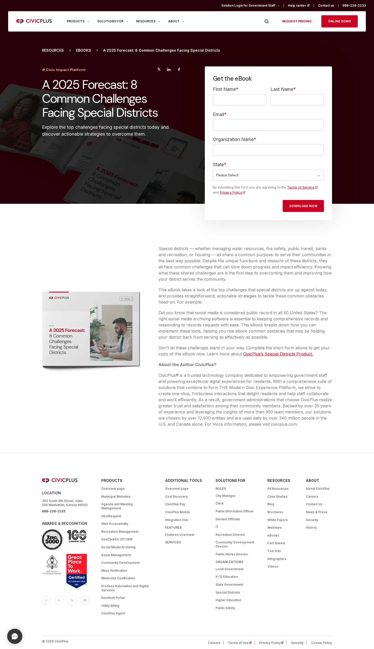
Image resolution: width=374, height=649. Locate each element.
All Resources (278, 489)
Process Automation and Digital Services (125, 588)
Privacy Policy (231, 192)
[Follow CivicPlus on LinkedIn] (59, 600)
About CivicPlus (317, 489)
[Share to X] (159, 70)
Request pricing (297, 21)
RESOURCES (145, 21)
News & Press (316, 512)
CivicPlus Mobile (177, 512)
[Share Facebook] (179, 70)
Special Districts (227, 592)
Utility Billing (110, 606)
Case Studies (277, 496)
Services (173, 542)
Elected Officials (227, 519)
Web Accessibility (114, 524)
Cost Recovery (176, 496)
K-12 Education (226, 577)
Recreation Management (119, 531)
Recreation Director (230, 535)
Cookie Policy (321, 643)
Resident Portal (112, 598)
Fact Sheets (276, 543)
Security (312, 520)
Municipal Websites (116, 496)
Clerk (219, 503)
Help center (301, 5)
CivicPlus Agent (113, 613)
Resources (53, 50)
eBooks (83, 50)
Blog (270, 504)
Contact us (326, 5)
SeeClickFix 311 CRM (116, 539)
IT (217, 527)
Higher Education (228, 600)
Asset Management (116, 555)
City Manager (225, 496)
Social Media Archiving (118, 547)
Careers (312, 496)
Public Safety (225, 608)
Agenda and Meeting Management (117, 506)
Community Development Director (234, 544)
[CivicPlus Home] (34, 21)
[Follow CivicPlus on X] (72, 600)
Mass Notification (114, 570)
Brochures (275, 512)
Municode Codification (118, 578)
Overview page (113, 489)
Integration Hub (176, 520)
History (311, 527)
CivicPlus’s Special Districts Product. (278, 353)
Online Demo (339, 21)
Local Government (229, 569)
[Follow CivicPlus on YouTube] (84, 600)
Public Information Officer (234, 511)
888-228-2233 (354, 5)
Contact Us (314, 504)
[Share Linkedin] (168, 70)
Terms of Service (300, 187)
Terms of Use (241, 643)
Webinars (274, 527)
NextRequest (111, 516)
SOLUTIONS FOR (110, 21)
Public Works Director (231, 554)
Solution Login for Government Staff (248, 5)
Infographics (276, 559)
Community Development (120, 563)
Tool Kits (274, 551)
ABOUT (174, 21)
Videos (272, 566)
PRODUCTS (75, 21)
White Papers (277, 520)
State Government (229, 584)
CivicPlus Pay (175, 504)
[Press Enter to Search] (266, 21)
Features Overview (179, 535)
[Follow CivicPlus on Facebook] (46, 600)
